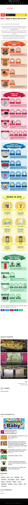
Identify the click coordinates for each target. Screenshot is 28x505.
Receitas (15, 484)
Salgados (20, 484)
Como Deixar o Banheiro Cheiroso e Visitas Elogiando (12, 362)
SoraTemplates (11, 503)
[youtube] (18, 3)
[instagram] (11, 3)
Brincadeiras (17, 477)
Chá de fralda (3, 479)
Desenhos (3, 481)
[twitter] (7, 3)
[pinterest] (20, 3)
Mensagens (10, 484)
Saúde (25, 484)
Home (3, 15)
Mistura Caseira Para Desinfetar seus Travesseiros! (14, 376)
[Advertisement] (14, 323)
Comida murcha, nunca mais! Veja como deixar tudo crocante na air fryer (17, 450)
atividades (3, 477)
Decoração (23, 479)
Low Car (2, 493)
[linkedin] (9, 3)
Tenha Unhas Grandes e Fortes (15, 455)
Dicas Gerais (8, 481)
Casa (18, 20)
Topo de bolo (3, 486)
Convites (17, 479)
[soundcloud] (23, 3)
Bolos (12, 477)
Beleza (8, 477)
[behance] (14, 3)
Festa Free (10, 8)
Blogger (21, 503)
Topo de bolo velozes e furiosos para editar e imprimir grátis (17, 468)
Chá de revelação (11, 479)
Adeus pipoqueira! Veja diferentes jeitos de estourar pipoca (17, 436)
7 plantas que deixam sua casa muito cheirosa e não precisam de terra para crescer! (17, 463)
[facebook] (5, 3)
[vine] (16, 3)
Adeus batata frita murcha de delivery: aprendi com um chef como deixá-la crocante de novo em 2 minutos (14, 348)
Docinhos (14, 481)
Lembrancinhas (4, 484)
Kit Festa (19, 481)
